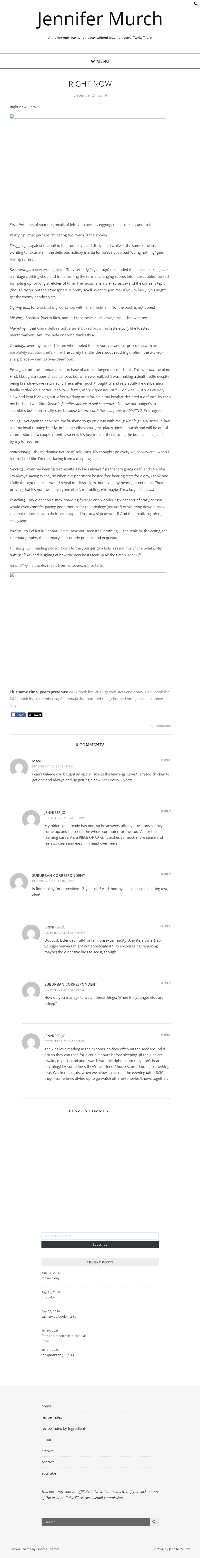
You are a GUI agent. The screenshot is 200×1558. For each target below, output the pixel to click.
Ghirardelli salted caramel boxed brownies (72, 328)
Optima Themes (48, 1549)
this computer (111, 410)
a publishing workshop (56, 307)
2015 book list (157, 691)
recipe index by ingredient (63, 1428)
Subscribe (100, 1244)
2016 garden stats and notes (119, 691)
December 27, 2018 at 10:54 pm (64, 932)
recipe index (51, 1417)
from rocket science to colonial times (63, 1338)
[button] (196, 4)
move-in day (50, 1278)
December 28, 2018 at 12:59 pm (64, 1041)
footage (86, 499)
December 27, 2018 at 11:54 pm (64, 818)
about (46, 1439)
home (46, 1406)
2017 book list (81, 691)
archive (47, 1450)
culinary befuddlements (58, 1316)
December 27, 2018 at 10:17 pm (52, 881)
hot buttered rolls (94, 698)
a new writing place (48, 269)
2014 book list (22, 698)
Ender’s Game (59, 548)
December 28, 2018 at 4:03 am (64, 989)
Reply (166, 759)
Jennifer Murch (100, 18)
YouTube (48, 1473)
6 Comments (161, 725)
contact (47, 1461)
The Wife (134, 554)
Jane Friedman (96, 307)
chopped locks (123, 698)
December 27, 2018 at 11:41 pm (52, 766)
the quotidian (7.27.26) (57, 1355)
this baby (48, 1297)
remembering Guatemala (57, 698)
